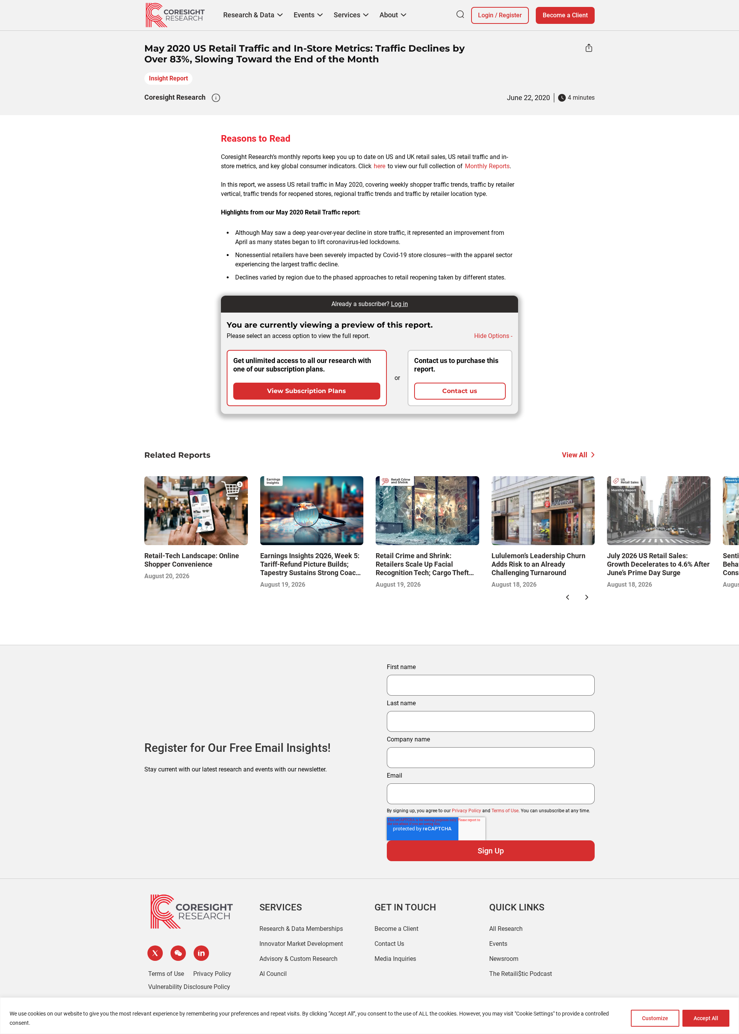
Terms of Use (505, 810)
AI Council (273, 973)
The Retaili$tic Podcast (520, 973)
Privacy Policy (466, 810)
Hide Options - (493, 336)
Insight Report (168, 78)
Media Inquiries (395, 958)
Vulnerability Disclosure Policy (189, 986)
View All (574, 455)
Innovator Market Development (301, 943)
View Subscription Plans (306, 391)
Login (485, 15)
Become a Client (565, 15)
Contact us (459, 391)
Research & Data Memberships (301, 928)
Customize (655, 1018)
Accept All (706, 1018)
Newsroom (503, 958)
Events (498, 943)
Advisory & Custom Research (298, 958)
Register (510, 15)
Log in (399, 304)
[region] (369, 1015)
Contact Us (389, 943)
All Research (506, 928)
